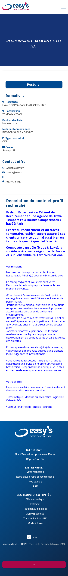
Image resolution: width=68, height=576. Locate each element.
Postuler (34, 84)
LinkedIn (36, 537)
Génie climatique (35, 499)
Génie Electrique (35, 513)
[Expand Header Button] (63, 7)
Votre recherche (35, 472)
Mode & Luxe (35, 523)
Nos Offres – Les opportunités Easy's (35, 454)
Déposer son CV (35, 459)
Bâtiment (35, 504)
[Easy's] (15, 6)
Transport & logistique (35, 508)
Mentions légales (11, 544)
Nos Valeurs (35, 481)
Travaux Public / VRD (35, 518)
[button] (34, 564)
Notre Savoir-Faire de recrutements (35, 476)
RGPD (24, 544)
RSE (35, 486)
